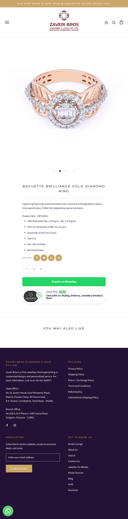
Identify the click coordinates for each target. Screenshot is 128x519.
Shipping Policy (76, 374)
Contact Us (74, 461)
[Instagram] (15, 425)
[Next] (74, 171)
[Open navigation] (7, 22)
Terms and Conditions (79, 386)
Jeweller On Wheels (78, 467)
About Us (73, 450)
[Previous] (53, 171)
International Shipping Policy (83, 397)
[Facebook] (7, 425)
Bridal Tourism (75, 473)
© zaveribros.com (22, 509)
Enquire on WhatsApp (64, 282)
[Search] (114, 22)
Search (71, 455)
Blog (70, 478)
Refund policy (75, 392)
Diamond (73, 490)
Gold (70, 484)
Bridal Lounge (75, 444)
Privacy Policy (75, 369)
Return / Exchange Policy (81, 380)
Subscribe (19, 468)
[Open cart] (121, 22)
